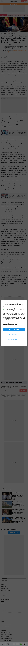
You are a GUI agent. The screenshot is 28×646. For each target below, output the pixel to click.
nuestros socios (21, 306)
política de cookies (8, 319)
